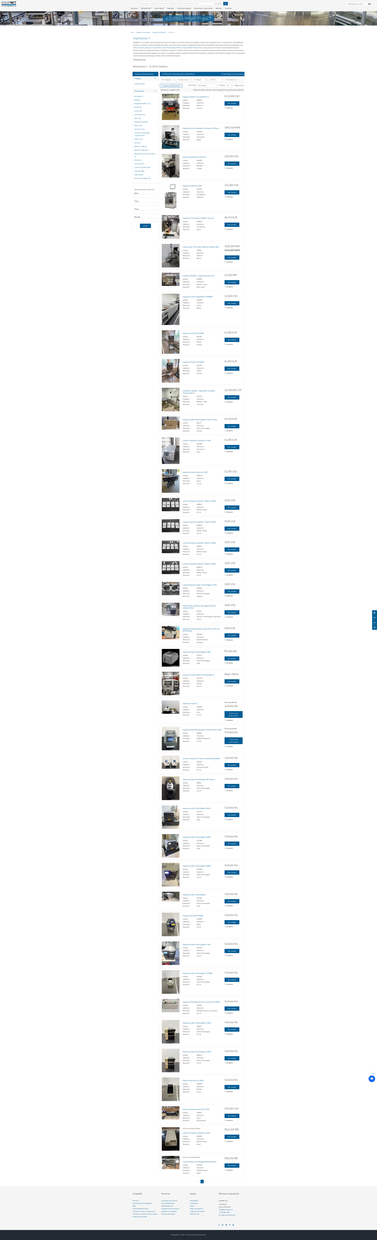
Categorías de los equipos (143, 32)
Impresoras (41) (139, 84)
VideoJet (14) (138, 175)
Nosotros (136, 1201)
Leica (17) (137, 143)
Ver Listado (232, 103)
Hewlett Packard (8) (140, 122)
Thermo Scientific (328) (142, 167)
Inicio (132, 32)
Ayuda (192, 1206)
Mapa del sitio (194, 1214)
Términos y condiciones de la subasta (145, 1214)
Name (136, 193)
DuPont (135, 48)
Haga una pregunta (196, 1209)
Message (137, 217)
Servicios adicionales (168, 1214)
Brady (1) (137, 100)
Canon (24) (138, 111)
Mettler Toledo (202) (141, 150)
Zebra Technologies (169, 48)
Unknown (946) (139, 171)
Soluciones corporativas (169, 1201)
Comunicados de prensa (141, 1209)
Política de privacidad (140, 1217)
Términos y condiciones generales (144, 1211)
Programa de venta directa (170, 1209)
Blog (134, 1206)
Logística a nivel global (169, 1211)
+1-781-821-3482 (224, 1212)
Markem (159, 48)
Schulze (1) (137, 160)
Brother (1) (138, 107)
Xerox (201, 48)
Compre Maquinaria (167, 1203)
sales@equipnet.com (226, 1210)
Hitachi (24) (138, 125)
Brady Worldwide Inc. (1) (142, 104)
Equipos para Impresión (159, 32)
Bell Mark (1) (138, 96)
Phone (136, 209)
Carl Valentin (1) (139, 115)
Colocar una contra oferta (233, 714)
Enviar (145, 226)
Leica (154, 48)
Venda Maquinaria (167, 1206)
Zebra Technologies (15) (142, 178)
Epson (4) (137, 118)
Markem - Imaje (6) (140, 146)
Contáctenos (194, 1203)
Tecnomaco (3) (139, 164)
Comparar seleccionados (171, 85)
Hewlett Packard (192, 48)
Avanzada (218, 4)
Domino (141, 48)
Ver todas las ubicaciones (227, 1215)
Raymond (148, 48)
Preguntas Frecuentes (197, 1211)
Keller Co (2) (138, 139)
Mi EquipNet (194, 1201)
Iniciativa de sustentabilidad (142, 1203)
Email (136, 201)
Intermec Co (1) (139, 129)
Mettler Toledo (181, 48)
